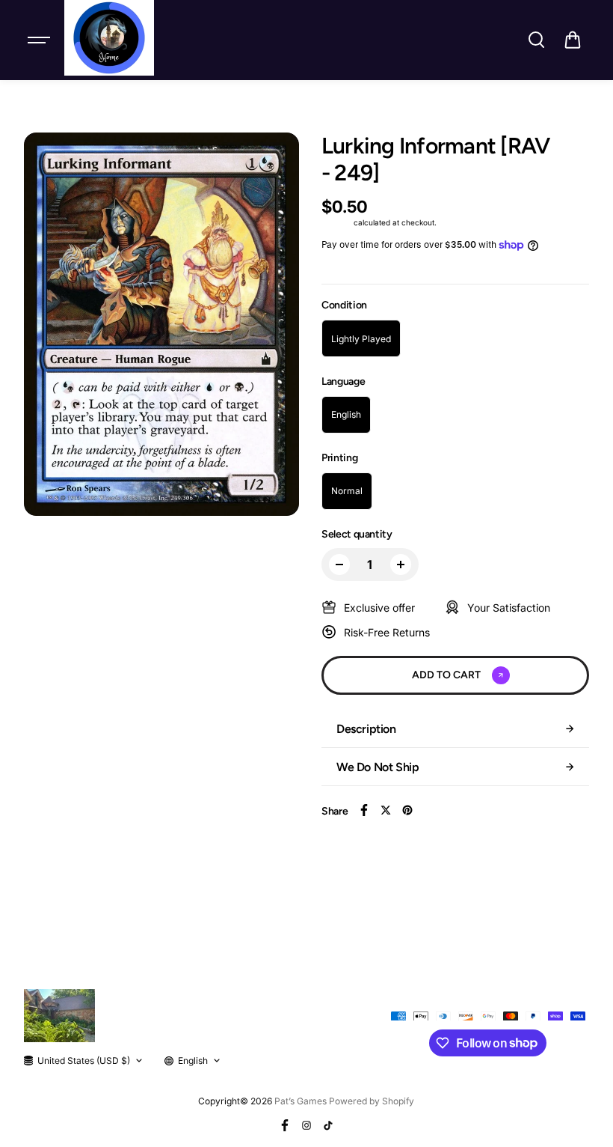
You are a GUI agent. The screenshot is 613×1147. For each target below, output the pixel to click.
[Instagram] (306, 1125)
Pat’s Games (300, 1101)
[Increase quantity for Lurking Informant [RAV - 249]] (400, 564)
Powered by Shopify (371, 1101)
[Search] (536, 39)
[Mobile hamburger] (40, 39)
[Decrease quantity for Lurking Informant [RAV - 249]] (339, 564)
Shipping (336, 222)
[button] (572, 39)
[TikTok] (328, 1125)
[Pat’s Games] (109, 38)
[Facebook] (364, 810)
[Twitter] (386, 810)
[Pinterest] (407, 810)
